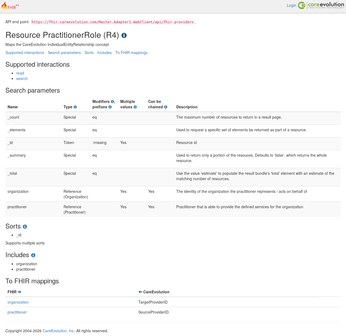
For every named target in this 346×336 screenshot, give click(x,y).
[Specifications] (124, 34)
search (22, 78)
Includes (104, 52)
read (20, 73)
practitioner (17, 312)
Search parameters (64, 52)
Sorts (89, 52)
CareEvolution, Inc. (59, 330)
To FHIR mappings (131, 52)
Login (291, 5)
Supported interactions (24, 52)
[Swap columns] (19, 291)
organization (18, 302)
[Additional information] (75, 106)
